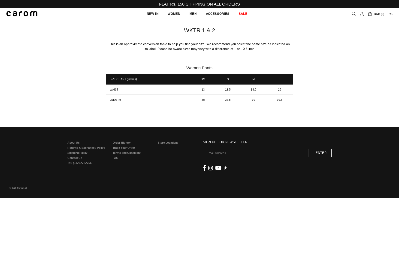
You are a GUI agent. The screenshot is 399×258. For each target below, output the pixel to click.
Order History (122, 142)
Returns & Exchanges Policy (86, 147)
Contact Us (74, 158)
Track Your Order (124, 147)
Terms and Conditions (127, 153)
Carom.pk (21, 13)
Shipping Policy (77, 153)
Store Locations (168, 142)
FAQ (115, 158)
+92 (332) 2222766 (79, 163)
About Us (73, 142)
